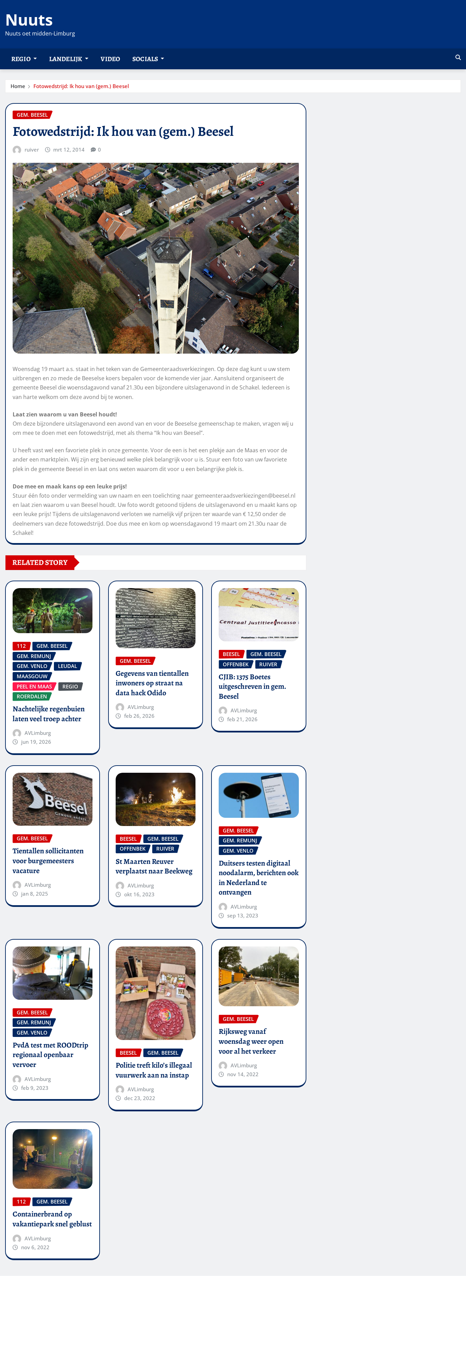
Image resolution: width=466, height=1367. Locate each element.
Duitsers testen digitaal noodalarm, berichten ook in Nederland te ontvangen (258, 878)
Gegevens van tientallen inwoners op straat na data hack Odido (152, 683)
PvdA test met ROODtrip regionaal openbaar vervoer (50, 1055)
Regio (21, 58)
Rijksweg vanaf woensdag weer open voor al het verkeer (251, 1041)
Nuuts (29, 19)
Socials (145, 58)
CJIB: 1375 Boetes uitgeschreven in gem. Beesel (252, 686)
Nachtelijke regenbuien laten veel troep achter (49, 714)
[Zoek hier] (458, 57)
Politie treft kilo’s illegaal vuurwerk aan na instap (154, 1070)
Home (18, 86)
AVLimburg (38, 732)
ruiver (32, 149)
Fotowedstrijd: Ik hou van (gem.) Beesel (81, 86)
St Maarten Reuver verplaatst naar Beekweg (154, 866)
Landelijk (66, 58)
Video (110, 58)
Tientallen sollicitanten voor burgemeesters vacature (48, 860)
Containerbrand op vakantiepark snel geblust (52, 1219)
